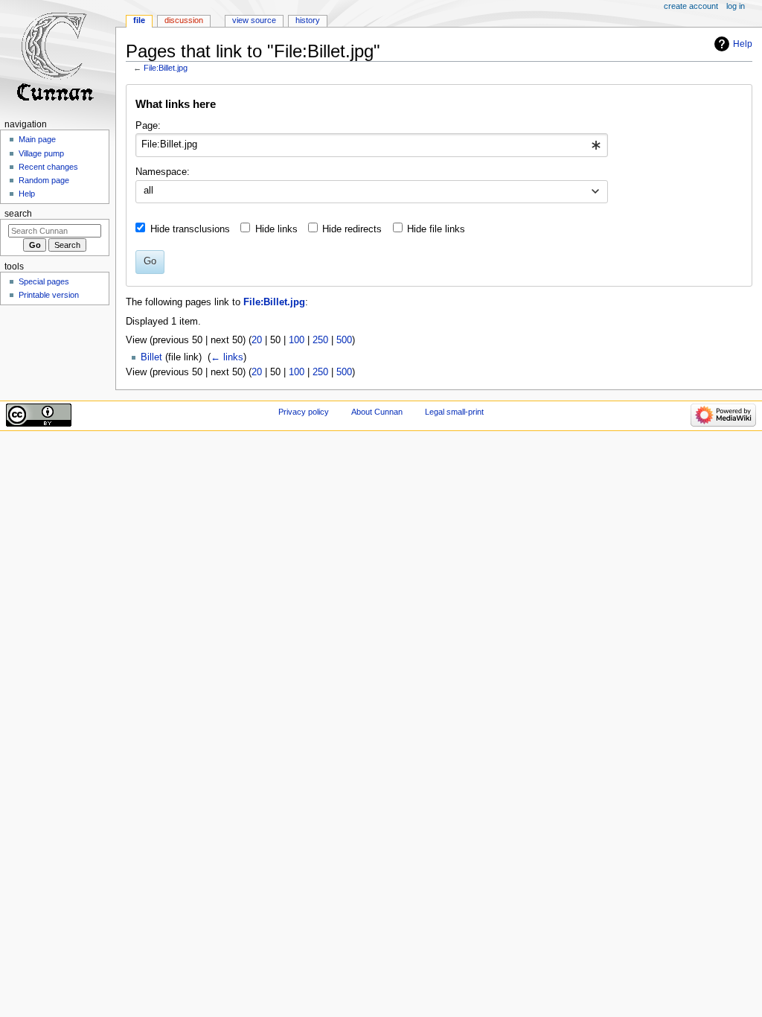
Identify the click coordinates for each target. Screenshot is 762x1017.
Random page (44, 180)
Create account (691, 5)
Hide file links (436, 229)
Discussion (183, 20)
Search (18, 213)
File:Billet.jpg (166, 67)
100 (296, 340)
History (307, 20)
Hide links (276, 229)
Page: (148, 126)
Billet (151, 357)
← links (227, 357)
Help (742, 44)
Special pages (44, 281)
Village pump (41, 153)
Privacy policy (303, 411)
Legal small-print (454, 411)
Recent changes (48, 166)
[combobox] (371, 145)
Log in (735, 5)
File (139, 20)
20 (257, 340)
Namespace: (162, 172)
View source (254, 20)
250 (320, 340)
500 (344, 340)
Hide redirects (352, 229)
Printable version (49, 294)
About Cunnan (377, 411)
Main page (37, 139)
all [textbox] (148, 190)
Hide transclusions (190, 229)
